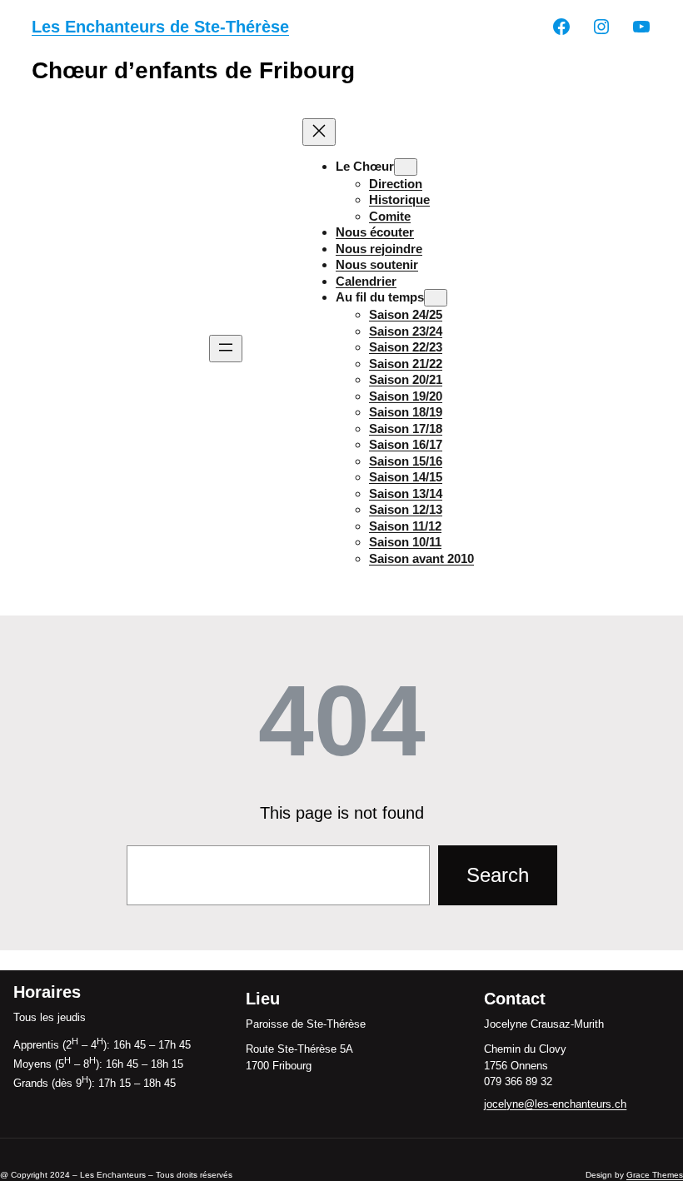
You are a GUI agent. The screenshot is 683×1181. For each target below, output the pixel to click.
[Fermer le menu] (319, 132)
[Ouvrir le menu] (225, 348)
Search (497, 875)
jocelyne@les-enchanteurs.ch (555, 1104)
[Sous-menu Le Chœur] (405, 167)
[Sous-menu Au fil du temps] (435, 297)
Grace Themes (654, 1174)
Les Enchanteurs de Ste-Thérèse (160, 26)
